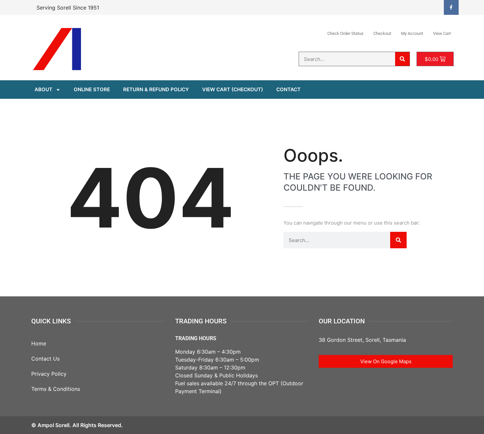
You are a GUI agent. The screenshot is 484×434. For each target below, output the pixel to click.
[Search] (402, 59)
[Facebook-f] (451, 7)
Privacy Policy (49, 373)
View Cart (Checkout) (232, 89)
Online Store (92, 89)
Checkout (382, 33)
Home (38, 343)
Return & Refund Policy (156, 89)
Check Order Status (345, 33)
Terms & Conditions (55, 389)
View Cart (442, 33)
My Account (412, 33)
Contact (288, 89)
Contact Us (45, 358)
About (43, 89)
